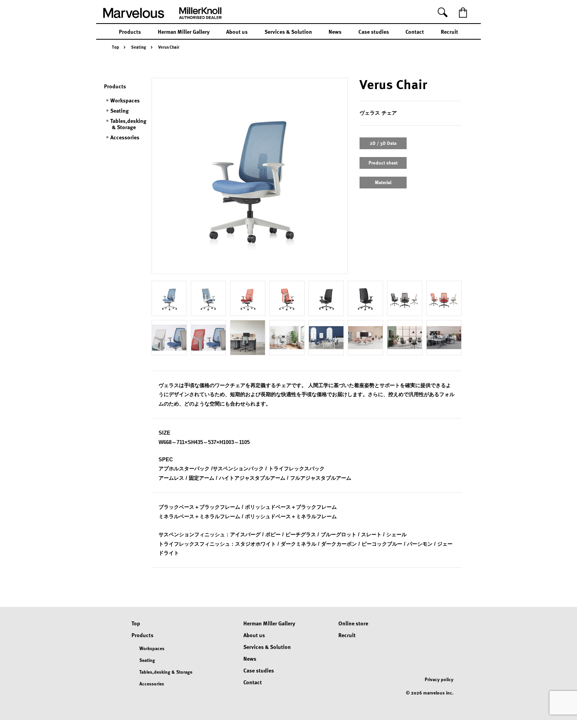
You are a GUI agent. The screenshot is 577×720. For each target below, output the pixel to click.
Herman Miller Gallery (184, 31)
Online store (353, 623)
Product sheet (383, 162)
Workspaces (125, 100)
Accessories (124, 137)
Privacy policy (439, 679)
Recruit (449, 31)
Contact (414, 31)
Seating (138, 47)
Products (130, 31)
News (335, 31)
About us (237, 31)
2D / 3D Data (383, 142)
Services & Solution (288, 31)
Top (115, 47)
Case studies (373, 31)
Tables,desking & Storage (128, 124)
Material (383, 182)
